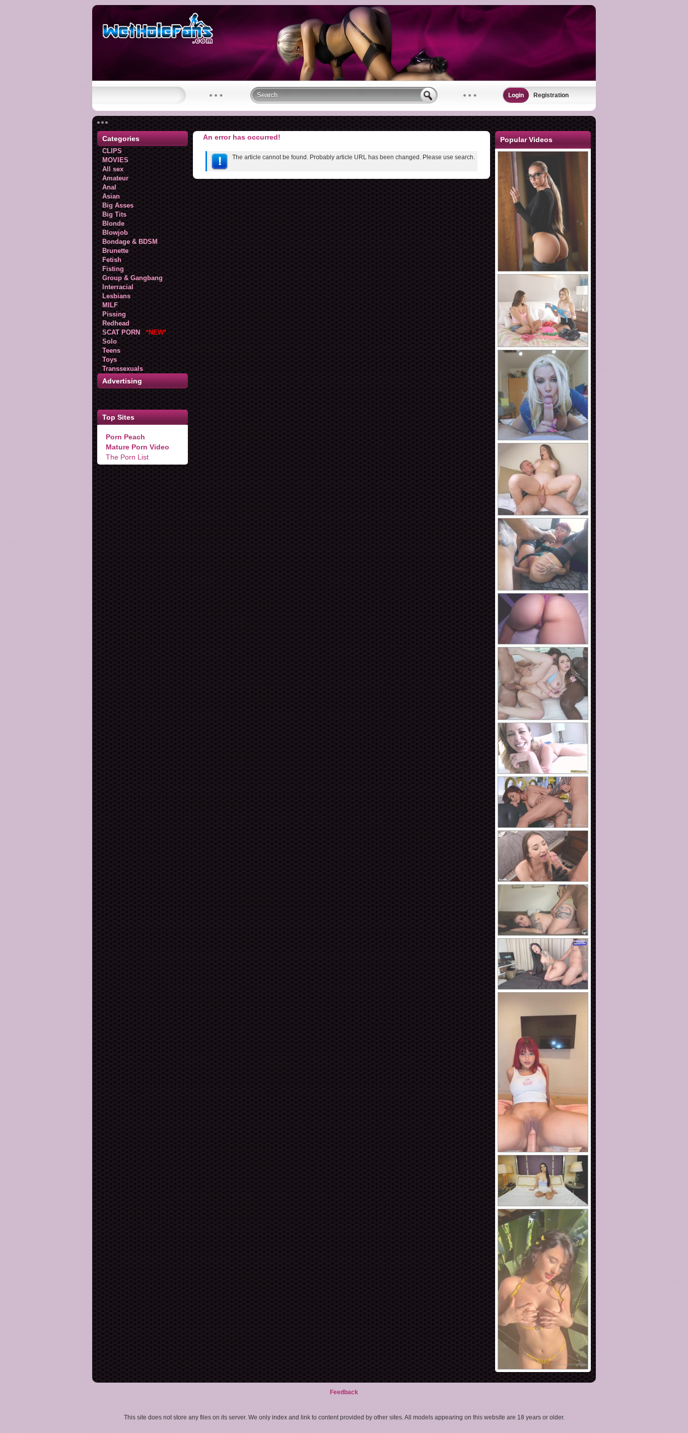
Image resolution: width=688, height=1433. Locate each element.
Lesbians (116, 296)
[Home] (344, 78)
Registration (551, 95)
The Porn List (127, 457)
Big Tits (114, 214)
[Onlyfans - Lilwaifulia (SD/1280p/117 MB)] (543, 1367)
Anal (109, 187)
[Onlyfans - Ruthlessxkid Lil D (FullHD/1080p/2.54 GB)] (543, 933)
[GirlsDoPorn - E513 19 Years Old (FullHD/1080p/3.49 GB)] (543, 1204)
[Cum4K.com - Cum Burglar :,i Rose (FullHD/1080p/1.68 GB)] (543, 879)
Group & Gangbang (132, 278)
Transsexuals (122, 368)
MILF (110, 305)
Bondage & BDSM (130, 241)
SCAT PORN (134, 332)
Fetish (111, 260)
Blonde (113, 223)
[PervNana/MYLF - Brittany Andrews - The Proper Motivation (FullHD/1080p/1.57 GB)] (543, 438)
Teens (111, 350)
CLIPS (112, 151)
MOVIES (115, 160)
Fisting (113, 269)
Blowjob (115, 232)
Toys (109, 359)
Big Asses (117, 205)
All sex (112, 169)
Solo (109, 341)
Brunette (115, 250)
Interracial (117, 287)
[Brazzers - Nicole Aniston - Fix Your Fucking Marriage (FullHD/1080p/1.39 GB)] (543, 269)
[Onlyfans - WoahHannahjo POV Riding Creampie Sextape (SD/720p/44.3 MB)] (543, 1150)
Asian (111, 196)
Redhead (115, 323)
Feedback (344, 1392)
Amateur (115, 178)
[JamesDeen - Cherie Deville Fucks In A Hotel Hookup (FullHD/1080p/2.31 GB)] (543, 771)
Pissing (114, 314)
